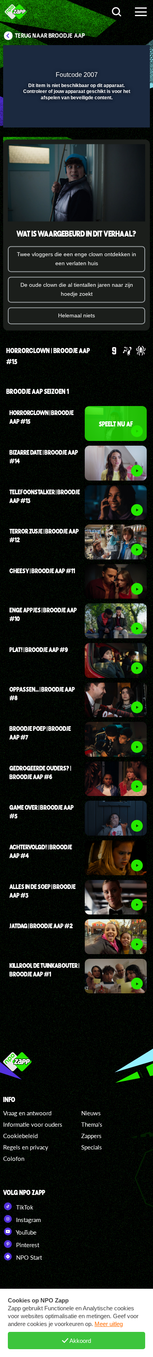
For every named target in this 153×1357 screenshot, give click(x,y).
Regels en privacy (25, 1147)
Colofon (13, 1158)
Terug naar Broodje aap (50, 35)
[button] (123, 56)
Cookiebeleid (20, 1135)
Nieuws (91, 1113)
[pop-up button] (108, 56)
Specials (91, 1147)
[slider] (75, 118)
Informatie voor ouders (32, 1124)
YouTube (25, 1232)
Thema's (91, 1124)
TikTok (24, 1207)
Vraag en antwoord (27, 1113)
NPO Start (28, 1257)
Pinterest (27, 1244)
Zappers (91, 1135)
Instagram (28, 1219)
